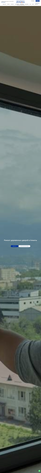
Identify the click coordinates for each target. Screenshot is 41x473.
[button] (14, 246)
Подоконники (26, 4)
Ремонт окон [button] (4, 4)
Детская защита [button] (22, 4)
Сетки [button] (30, 4)
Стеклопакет (12, 4)
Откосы (33, 4)
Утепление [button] (8, 4)
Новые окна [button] (36, 4)
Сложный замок (17, 4)
